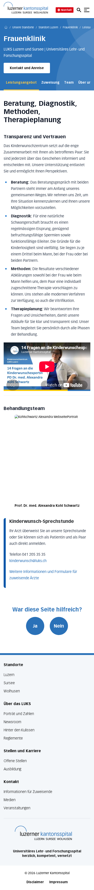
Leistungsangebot (21, 83)
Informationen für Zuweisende (28, 792)
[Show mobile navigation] (86, 10)
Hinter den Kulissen (19, 730)
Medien (10, 800)
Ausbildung (12, 769)
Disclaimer (35, 882)
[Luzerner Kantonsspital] (43, 833)
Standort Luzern (48, 27)
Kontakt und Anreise (27, 68)
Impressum (58, 882)
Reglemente (13, 738)
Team (69, 83)
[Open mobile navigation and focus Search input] (79, 10)
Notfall (66, 10)
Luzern (9, 675)
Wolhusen (12, 691)
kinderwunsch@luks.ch (28, 561)
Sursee (9, 683)
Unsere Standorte (23, 27)
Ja (35, 626)
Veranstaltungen (17, 808)
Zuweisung (50, 83)
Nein (59, 626)
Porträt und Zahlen (19, 714)
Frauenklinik (70, 27)
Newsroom (12, 722)
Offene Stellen (15, 761)
